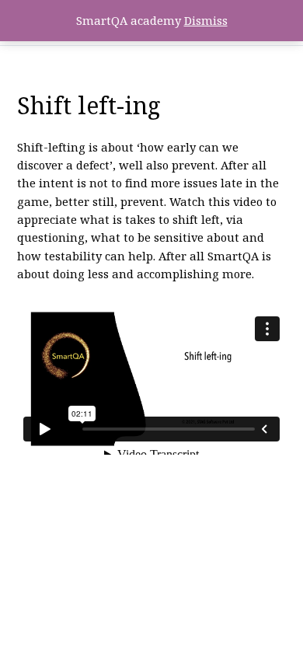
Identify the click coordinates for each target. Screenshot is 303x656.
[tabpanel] (151, 296)
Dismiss (206, 20)
